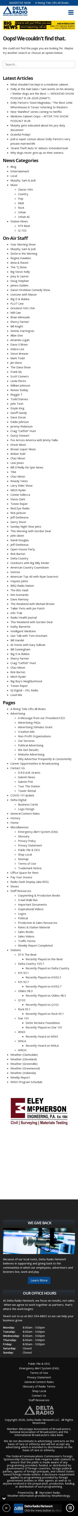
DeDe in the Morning (23, 253)
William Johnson (20, 385)
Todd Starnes (19, 399)
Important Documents (32, 904)
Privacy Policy (27, 841)
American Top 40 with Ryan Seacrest (34, 576)
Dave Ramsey (19, 599)
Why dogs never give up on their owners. (37, 153)
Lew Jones (17, 463)
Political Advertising (30, 745)
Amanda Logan (20, 340)
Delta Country (19, 558)
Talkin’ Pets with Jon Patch (27, 608)
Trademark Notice (30, 868)
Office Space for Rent (24, 872)
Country (23, 194)
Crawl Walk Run (28, 900)
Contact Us (17, 768)
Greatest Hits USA (22, 308)
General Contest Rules (25, 813)
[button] (71, 12)
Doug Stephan (19, 281)
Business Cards (28, 804)
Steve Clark (17, 499)
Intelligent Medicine (23, 631)
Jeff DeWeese (19, 517)
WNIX (21, 1032)
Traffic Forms (27, 941)
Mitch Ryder (18, 490)
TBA (13, 472)
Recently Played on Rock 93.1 (45, 1014)
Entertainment (19, 171)
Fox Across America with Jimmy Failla (34, 440)
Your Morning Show (23, 244)
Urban (22, 212)
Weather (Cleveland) (23, 1059)
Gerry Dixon (18, 522)
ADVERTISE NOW (20, 3)
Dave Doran (18, 417)
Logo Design (26, 809)
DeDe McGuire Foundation (43, 1023)
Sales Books (26, 932)
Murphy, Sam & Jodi (23, 180)
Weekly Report (20, 1077)
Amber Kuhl (17, 454)
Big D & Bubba (19, 299)
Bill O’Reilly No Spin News (26, 467)
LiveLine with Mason (23, 294)
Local (13, 176)
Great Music (18, 444)
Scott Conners (19, 376)
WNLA (22, 1041)
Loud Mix (16, 695)
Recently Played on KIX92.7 (44, 986)
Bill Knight (16, 326)
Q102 (21, 1000)
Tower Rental (27, 791)
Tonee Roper (19, 504)
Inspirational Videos (31, 909)
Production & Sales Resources (37, 923)
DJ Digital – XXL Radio (24, 690)
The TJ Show (18, 267)
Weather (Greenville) (23, 1064)
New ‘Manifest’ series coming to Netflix (36, 112)
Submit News (26, 777)
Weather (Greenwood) (25, 1068)
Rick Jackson (18, 513)
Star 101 (23, 1018)
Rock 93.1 (24, 1009)
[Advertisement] (39, 1111)
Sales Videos (26, 936)
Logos (22, 913)
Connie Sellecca (20, 494)
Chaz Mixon (17, 458)
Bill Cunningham (20, 649)
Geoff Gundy (18, 413)
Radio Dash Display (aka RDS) (29, 882)
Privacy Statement (30, 845)
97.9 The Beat (27, 954)
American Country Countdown (29, 567)
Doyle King (17, 408)
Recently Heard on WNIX (42, 1036)
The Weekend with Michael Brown (32, 604)
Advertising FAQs (29, 722)
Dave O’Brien (19, 344)
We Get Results (28, 750)
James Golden (19, 285)
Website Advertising (31, 754)
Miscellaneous (19, 827)
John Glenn (17, 535)
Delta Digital (18, 800)
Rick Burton (17, 554)
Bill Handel (17, 640)
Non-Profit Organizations (34, 736)
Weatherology (60, 1495)
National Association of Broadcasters (34, 1432)
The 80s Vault (19, 590)
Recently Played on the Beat (44, 959)
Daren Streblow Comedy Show (30, 290)
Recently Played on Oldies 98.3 (46, 995)
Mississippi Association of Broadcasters (44, 1429)
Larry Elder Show (21, 485)
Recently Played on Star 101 (44, 1027)
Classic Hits (25, 189)
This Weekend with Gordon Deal (31, 622)
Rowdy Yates (19, 481)
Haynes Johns (19, 581)
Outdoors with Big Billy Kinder (29, 563)
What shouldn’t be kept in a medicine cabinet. (39, 84)
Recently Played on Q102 (42, 1004)
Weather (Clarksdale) (24, 1054)
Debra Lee (17, 349)
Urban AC (24, 217)
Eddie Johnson (19, 422)
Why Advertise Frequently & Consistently (45, 759)
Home (14, 822)
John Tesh (16, 403)
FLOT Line (17, 303)
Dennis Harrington (22, 331)
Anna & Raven (19, 262)
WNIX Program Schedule (26, 1082)
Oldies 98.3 (25, 991)
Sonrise (15, 572)
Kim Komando (19, 595)
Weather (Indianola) (23, 1073)
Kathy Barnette (20, 626)
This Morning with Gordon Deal (30, 531)
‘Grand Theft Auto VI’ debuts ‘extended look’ (39, 148)
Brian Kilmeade (20, 317)
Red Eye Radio (20, 508)
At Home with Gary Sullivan (27, 645)
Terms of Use (27, 863)
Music (14, 185)
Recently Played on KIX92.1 (44, 977)
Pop (20, 198)
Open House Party (22, 549)
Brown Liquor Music (23, 449)
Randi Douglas (19, 540)
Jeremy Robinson (21, 426)
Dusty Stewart (19, 435)
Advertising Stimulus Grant (35, 727)
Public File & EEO (29, 850)
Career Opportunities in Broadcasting (34, 763)
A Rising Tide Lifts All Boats (52, 3)
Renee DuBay (19, 390)
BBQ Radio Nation (22, 585)
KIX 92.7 (23, 982)
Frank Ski (16, 372)
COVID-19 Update (22, 795)
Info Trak (16, 613)
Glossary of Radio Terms (39, 1386)
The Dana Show (20, 367)
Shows (14, 886)
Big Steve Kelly (20, 272)
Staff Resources (20, 891)
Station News (19, 221)
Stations (15, 950)
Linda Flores (18, 381)
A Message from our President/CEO (41, 718)
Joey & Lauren (19, 276)
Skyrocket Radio (49, 1492)
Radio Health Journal (23, 617)
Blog (13, 167)
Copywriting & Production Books (39, 895)
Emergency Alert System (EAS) (38, 832)
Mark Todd (17, 358)
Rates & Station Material (34, 927)
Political (23, 918)
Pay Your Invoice (21, 877)
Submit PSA (25, 781)
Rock (21, 207)
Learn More (39, 1280)
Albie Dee (16, 335)
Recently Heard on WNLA (42, 1045)
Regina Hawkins (20, 258)
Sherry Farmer (19, 322)
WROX (22, 1050)
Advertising (17, 713)
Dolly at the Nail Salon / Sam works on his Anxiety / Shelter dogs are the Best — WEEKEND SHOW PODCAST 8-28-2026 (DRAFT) (42, 93)
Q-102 (22, 230)
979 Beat (24, 226)
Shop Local (25, 854)
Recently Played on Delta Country (47, 968)
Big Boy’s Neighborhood (26, 681)
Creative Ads (26, 731)
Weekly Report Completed (35, 945)
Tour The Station (29, 786)
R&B (21, 203)
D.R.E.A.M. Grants (29, 772)
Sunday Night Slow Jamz (25, 526)
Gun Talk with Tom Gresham (28, 636)
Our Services (26, 741)
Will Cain (15, 312)
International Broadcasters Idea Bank (38, 1435)
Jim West (16, 363)
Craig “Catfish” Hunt (23, 431)
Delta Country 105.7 (31, 963)
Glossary (24, 836)
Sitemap (23, 859)
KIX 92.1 (23, 973)
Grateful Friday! (20, 134)
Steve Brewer (19, 353)
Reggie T (16, 394)
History (15, 818)
